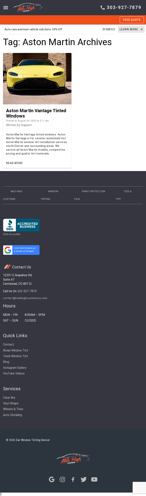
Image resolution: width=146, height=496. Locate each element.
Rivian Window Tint (15, 350)
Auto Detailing (12, 415)
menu (5, 7)
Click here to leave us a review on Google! (25, 249)
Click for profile (11, 234)
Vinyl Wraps (10, 403)
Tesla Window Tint (15, 356)
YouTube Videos (14, 373)
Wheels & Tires (13, 409)
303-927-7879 (27, 291)
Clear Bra (9, 397)
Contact (8, 344)
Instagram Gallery (14, 368)
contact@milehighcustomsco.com (25, 298)
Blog (6, 362)
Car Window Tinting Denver (33, 440)
